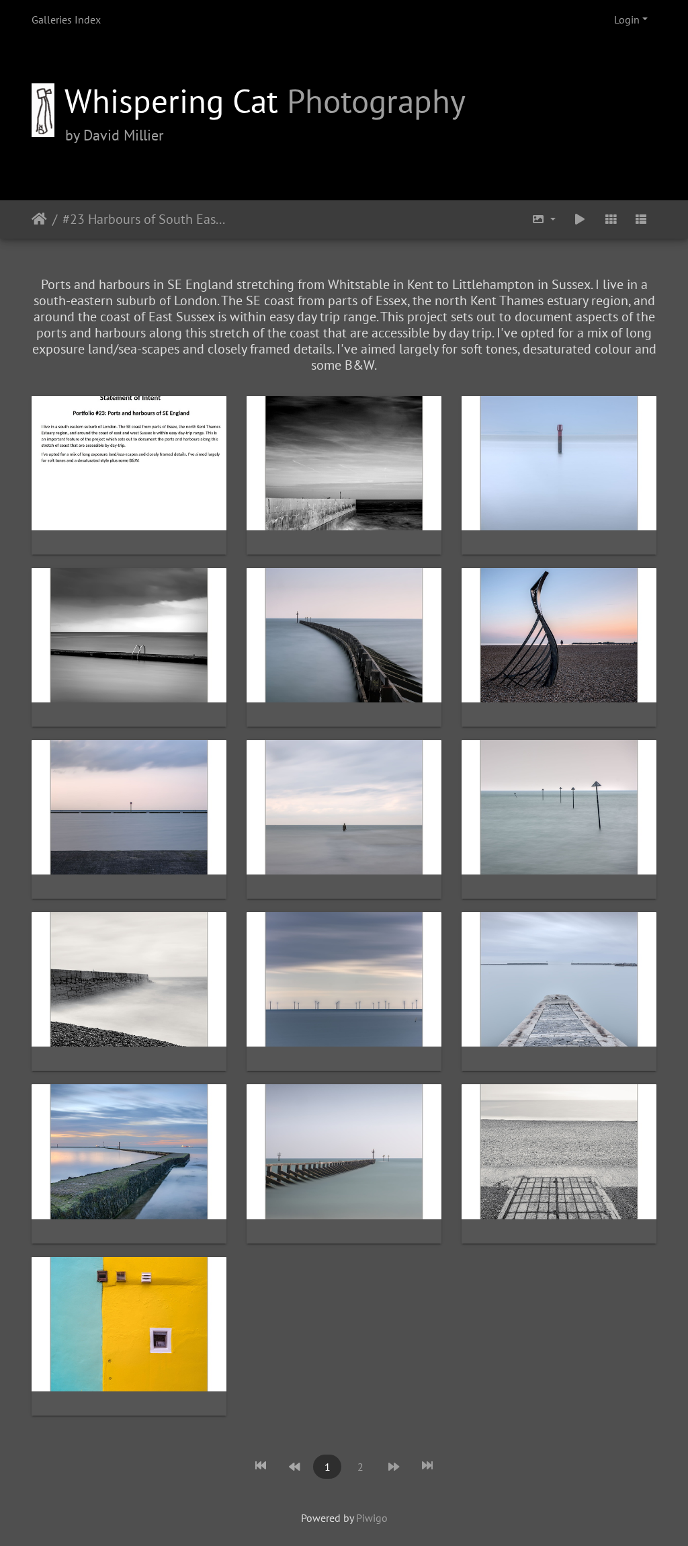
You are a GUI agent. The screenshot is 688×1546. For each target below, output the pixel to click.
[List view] (641, 219)
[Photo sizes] (544, 219)
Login (627, 19)
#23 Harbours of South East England (145, 219)
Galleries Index (66, 19)
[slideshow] (579, 219)
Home (39, 219)
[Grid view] (610, 219)
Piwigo (372, 1517)
